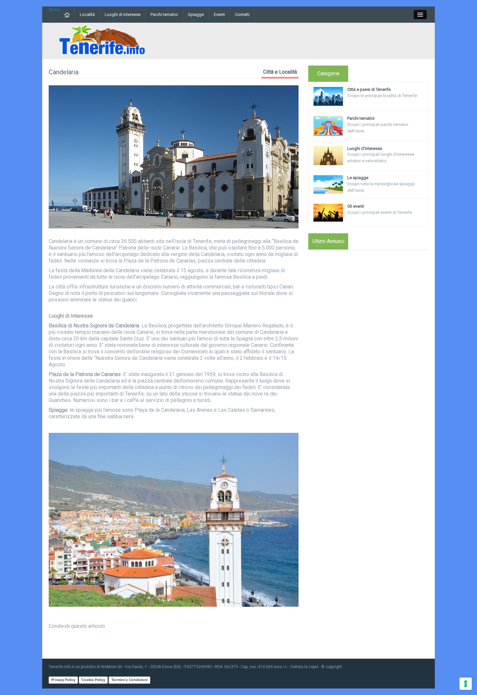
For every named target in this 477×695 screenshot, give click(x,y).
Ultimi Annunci (328, 241)
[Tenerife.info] (102, 40)
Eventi (219, 14)
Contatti (242, 14)
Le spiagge (357, 177)
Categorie (328, 73)
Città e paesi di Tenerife (369, 89)
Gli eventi (355, 206)
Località (87, 14)
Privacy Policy (63, 679)
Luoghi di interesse (123, 14)
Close (54, 9)
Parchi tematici (164, 14)
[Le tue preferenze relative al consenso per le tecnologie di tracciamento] (465, 683)
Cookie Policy (93, 679)
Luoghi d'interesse (364, 148)
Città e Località (280, 72)
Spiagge (196, 14)
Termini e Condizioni (129, 679)
